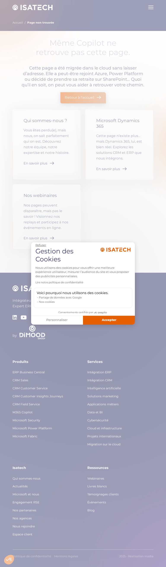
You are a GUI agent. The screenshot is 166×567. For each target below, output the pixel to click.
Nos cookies (47, 302)
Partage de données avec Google (60, 298)
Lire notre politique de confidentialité (59, 283)
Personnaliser (57, 320)
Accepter (109, 320)
